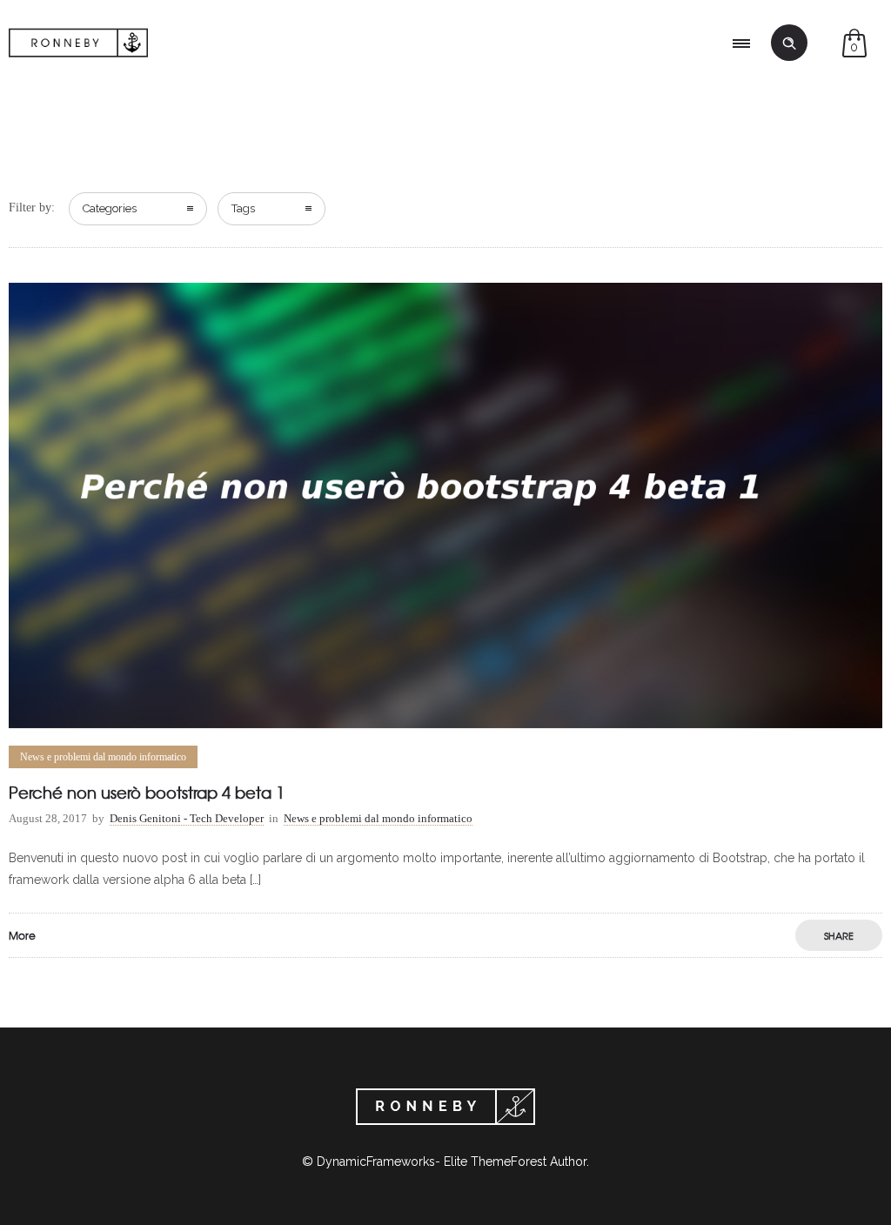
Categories (110, 208)
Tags (243, 208)
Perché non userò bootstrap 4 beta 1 (147, 792)
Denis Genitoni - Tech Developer (187, 818)
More (22, 935)
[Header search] (789, 43)
